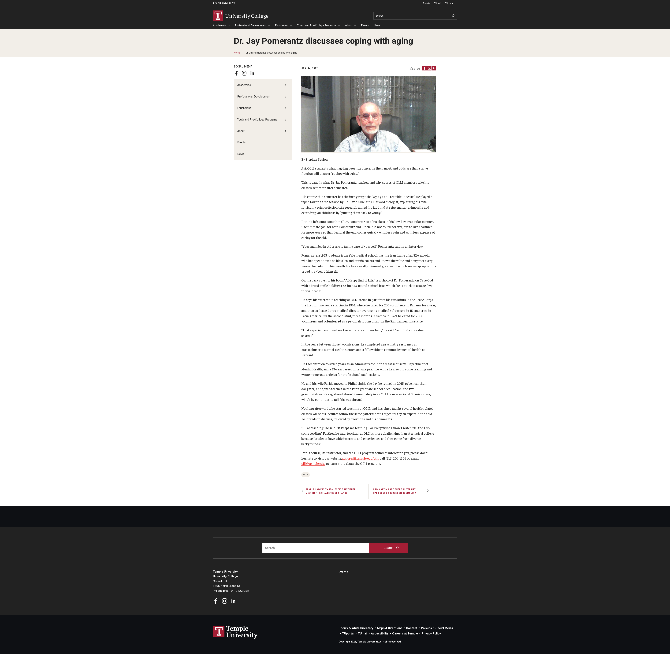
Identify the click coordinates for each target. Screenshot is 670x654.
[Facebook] (236, 73)
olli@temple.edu (313, 463)
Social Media (444, 628)
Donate (426, 3)
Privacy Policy (431, 633)
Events (365, 25)
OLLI (305, 474)
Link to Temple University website (235, 632)
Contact (411, 628)
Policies (426, 628)
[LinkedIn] (434, 68)
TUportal (449, 3)
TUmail (437, 3)
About (348, 25)
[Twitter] (429, 68)
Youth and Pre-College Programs (317, 25)
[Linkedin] (252, 73)
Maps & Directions (389, 628)
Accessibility (380, 633)
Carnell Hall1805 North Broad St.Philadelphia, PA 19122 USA (231, 585)
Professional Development (250, 25)
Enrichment (282, 25)
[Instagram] (244, 73)
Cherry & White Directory (355, 628)
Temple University (224, 3)
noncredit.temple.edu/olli (360, 458)
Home (237, 52)
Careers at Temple (405, 633)
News (377, 25)
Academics (219, 25)
